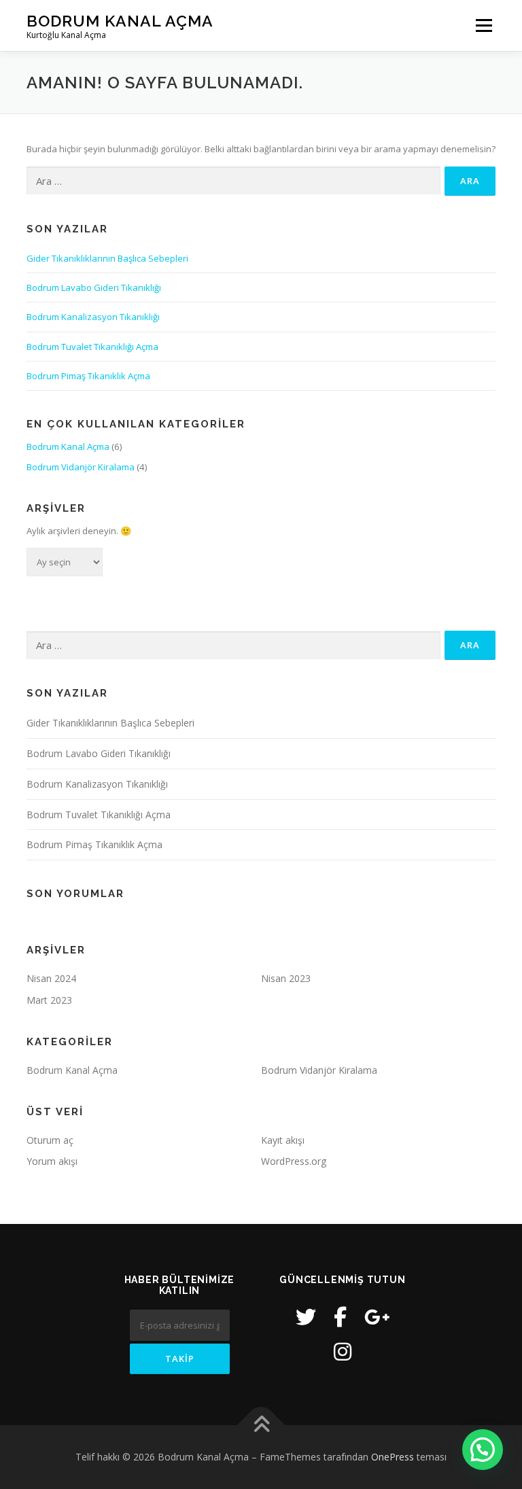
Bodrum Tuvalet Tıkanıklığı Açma (92, 346)
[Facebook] (340, 1317)
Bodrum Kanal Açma (120, 21)
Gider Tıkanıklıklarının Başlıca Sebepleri (107, 258)
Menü (483, 25)
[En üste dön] (261, 1425)
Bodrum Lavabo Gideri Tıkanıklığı (94, 287)
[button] (482, 1449)
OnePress (392, 1456)
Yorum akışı (52, 1161)
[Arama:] (233, 181)
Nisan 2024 (51, 978)
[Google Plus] (377, 1317)
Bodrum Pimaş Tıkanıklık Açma (88, 376)
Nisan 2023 (286, 978)
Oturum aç (50, 1140)
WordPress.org (293, 1161)
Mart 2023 (49, 1000)
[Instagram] (342, 1351)
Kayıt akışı (282, 1140)
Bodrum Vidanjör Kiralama (81, 467)
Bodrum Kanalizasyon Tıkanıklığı (93, 317)
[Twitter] (306, 1317)
